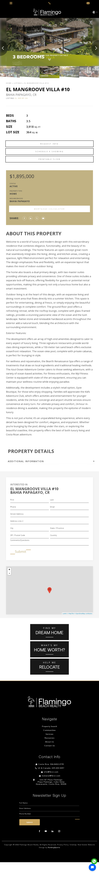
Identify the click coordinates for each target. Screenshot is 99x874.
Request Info (49, 144)
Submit (20, 551)
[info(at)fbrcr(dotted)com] (88, 3)
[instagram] (59, 831)
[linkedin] (52, 831)
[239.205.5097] (49, 3)
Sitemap (73, 845)
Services (49, 734)
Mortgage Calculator (49, 209)
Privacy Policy (63, 845)
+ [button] (9, 569)
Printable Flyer (49, 159)
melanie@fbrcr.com (51, 776)
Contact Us (49, 746)
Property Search (49, 727)
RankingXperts (54, 847)
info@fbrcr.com (51, 772)
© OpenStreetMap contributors (83, 613)
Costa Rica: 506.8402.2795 (51, 764)
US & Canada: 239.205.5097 (51, 768)
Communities (49, 730)
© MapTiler (71, 613)
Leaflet (65, 613)
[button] (92, 867)
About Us (49, 742)
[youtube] (46, 831)
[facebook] (39, 831)
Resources (49, 738)
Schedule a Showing (49, 151)
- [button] (9, 573)
